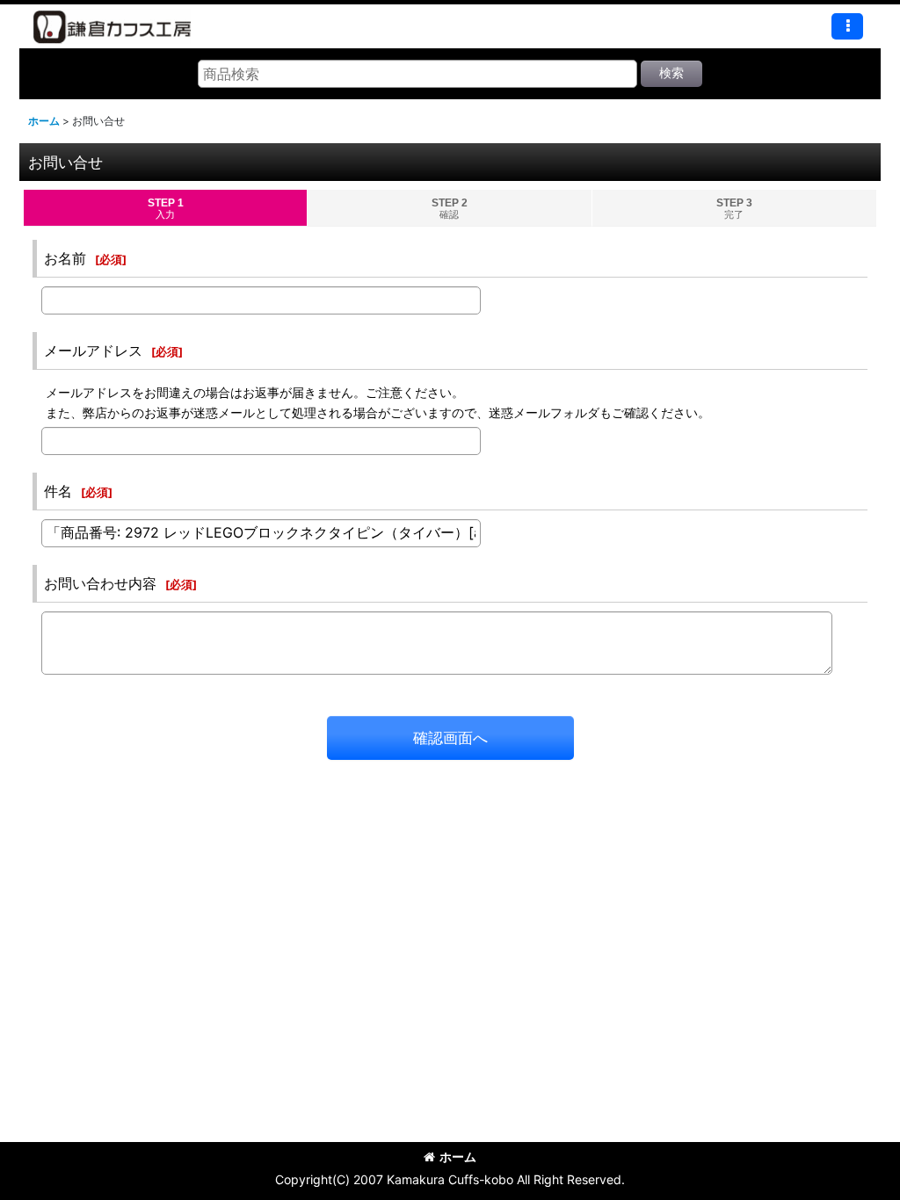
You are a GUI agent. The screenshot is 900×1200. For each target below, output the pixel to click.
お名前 (65, 258)
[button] (847, 26)
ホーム (457, 1156)
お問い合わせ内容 (100, 583)
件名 (58, 491)
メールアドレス (93, 350)
